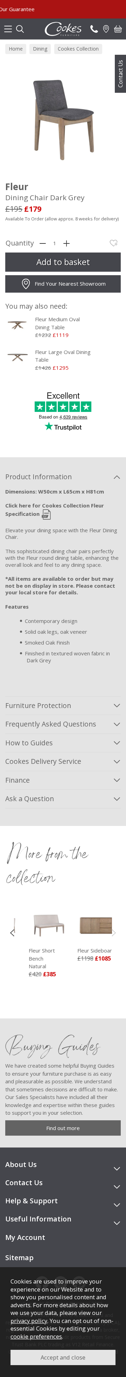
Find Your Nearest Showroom (70, 283)
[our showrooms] (106, 29)
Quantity (20, 243)
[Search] (20, 29)
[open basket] (118, 29)
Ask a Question (29, 798)
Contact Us (120, 74)
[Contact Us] (94, 29)
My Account (25, 1237)
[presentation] (12, 932)
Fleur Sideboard (88, 950)
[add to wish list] (114, 243)
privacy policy (28, 1321)
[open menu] (8, 29)
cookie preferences (36, 1336)
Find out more (63, 1127)
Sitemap (19, 1257)
